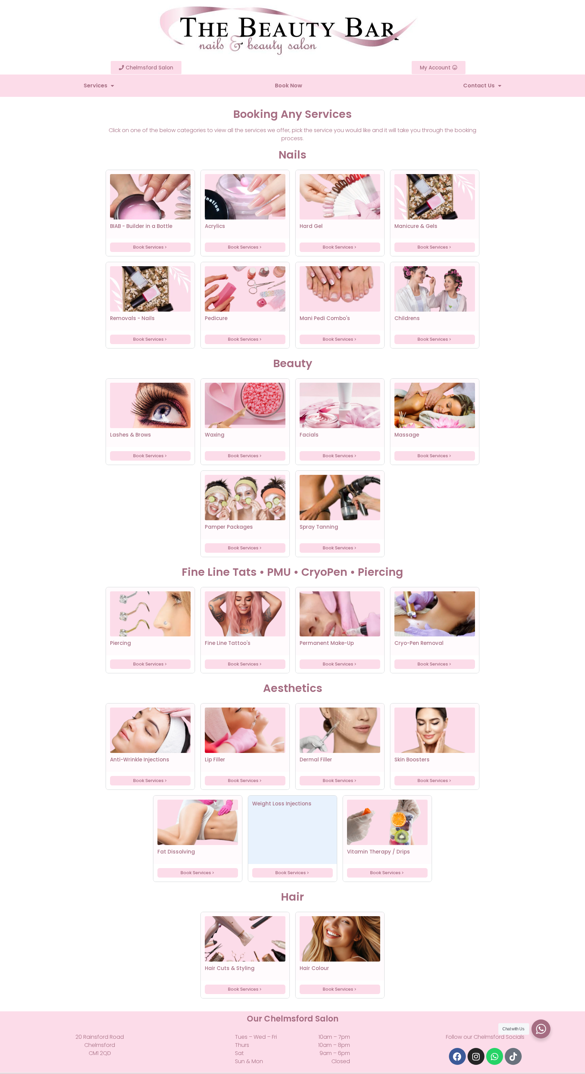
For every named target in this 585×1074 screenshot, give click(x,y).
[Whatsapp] (494, 1056)
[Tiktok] (513, 1056)
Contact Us (479, 85)
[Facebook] (457, 1056)
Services (95, 85)
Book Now (288, 85)
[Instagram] (476, 1056)
